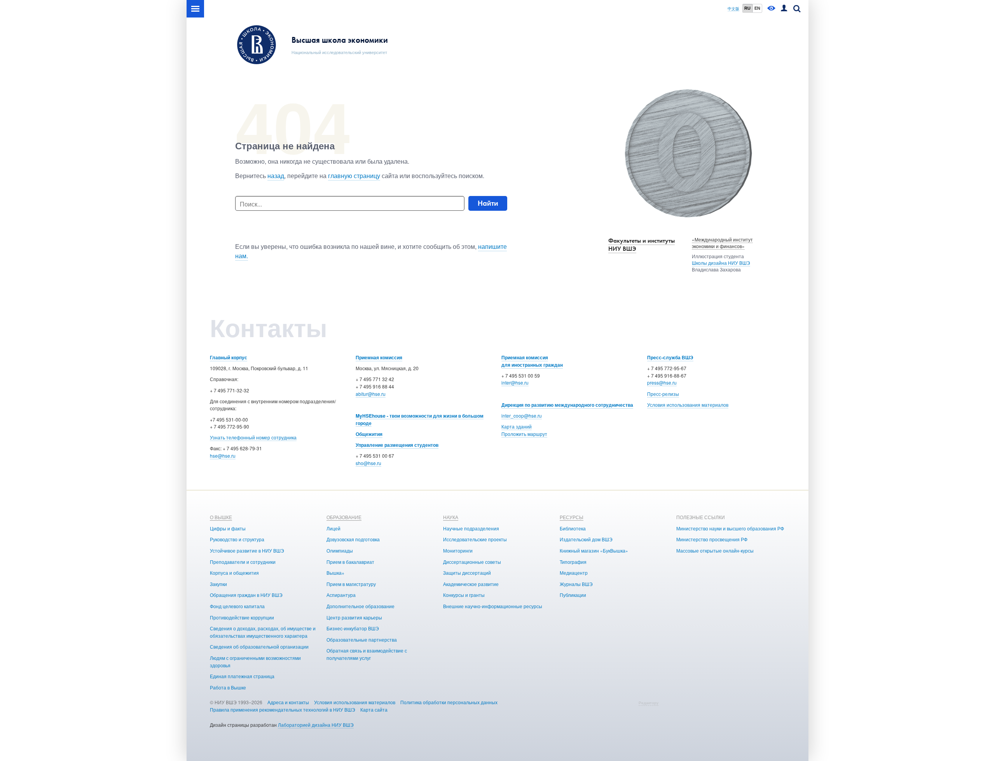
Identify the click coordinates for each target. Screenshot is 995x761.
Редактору (648, 702)
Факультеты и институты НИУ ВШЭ (641, 244)
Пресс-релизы (663, 393)
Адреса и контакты (288, 702)
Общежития (369, 433)
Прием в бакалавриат (350, 561)
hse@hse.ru (223, 455)
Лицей (333, 528)
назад (275, 175)
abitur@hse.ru (371, 393)
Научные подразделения (471, 528)
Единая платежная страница (242, 676)
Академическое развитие (471, 584)
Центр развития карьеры (354, 617)
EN (757, 8)
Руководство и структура (237, 539)
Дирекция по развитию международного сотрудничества (567, 404)
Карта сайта (374, 709)
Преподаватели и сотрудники (243, 561)
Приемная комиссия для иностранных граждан (532, 361)
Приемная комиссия (379, 357)
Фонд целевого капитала (237, 606)
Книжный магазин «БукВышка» (594, 550)
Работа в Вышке (228, 687)
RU (747, 8)
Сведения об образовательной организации (259, 646)
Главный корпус (228, 357)
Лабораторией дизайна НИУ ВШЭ (316, 724)
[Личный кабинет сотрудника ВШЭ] (784, 8)
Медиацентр (574, 572)
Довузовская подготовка (353, 539)
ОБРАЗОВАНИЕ (343, 517)
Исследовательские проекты (475, 539)
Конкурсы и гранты (464, 594)
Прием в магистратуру (351, 584)
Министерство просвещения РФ (711, 539)
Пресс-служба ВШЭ (670, 357)
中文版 (733, 9)
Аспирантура (341, 594)
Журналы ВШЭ (576, 584)
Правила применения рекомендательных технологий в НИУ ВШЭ (282, 709)
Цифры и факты (228, 528)
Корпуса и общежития (234, 572)
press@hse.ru (662, 382)
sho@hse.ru (368, 463)
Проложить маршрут (524, 433)
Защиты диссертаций (467, 572)
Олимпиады (339, 550)
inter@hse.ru (515, 382)
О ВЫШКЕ (221, 517)
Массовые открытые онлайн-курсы (715, 550)
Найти (488, 203)
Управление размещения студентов (397, 444)
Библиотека (573, 528)
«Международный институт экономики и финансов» (722, 242)
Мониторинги (458, 550)
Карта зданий (516, 426)
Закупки (218, 584)
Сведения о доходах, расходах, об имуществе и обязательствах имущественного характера (263, 632)
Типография (573, 561)
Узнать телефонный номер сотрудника (253, 437)
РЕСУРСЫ (571, 517)
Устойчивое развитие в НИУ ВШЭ (247, 550)
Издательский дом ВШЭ (586, 539)
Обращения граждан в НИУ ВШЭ (246, 594)
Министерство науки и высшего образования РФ (730, 528)
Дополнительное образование (360, 606)
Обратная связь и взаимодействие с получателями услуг (366, 654)
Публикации (573, 594)
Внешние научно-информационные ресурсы (492, 606)
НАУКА (450, 517)
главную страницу (354, 175)
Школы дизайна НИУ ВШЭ (721, 262)
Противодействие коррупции (242, 617)
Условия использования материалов (687, 404)
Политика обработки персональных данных (449, 702)
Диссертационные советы (472, 561)
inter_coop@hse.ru (521, 415)
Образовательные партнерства (361, 639)
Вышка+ (335, 572)
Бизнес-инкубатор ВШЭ (352, 628)
